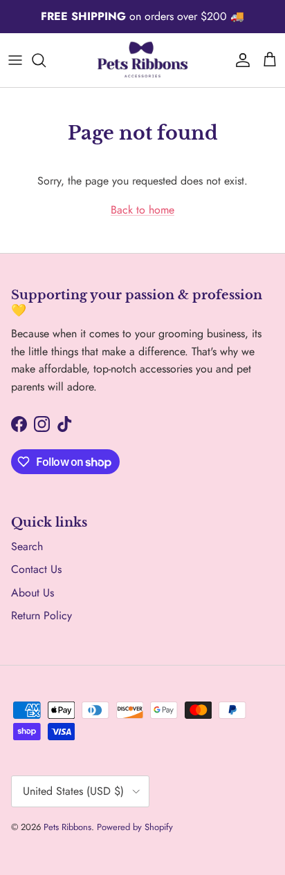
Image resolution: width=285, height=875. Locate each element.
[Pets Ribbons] (142, 60)
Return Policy (41, 615)
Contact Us (36, 569)
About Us (32, 593)
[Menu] (15, 60)
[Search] (45, 60)
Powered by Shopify (135, 827)
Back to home (142, 210)
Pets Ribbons (67, 827)
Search (27, 546)
